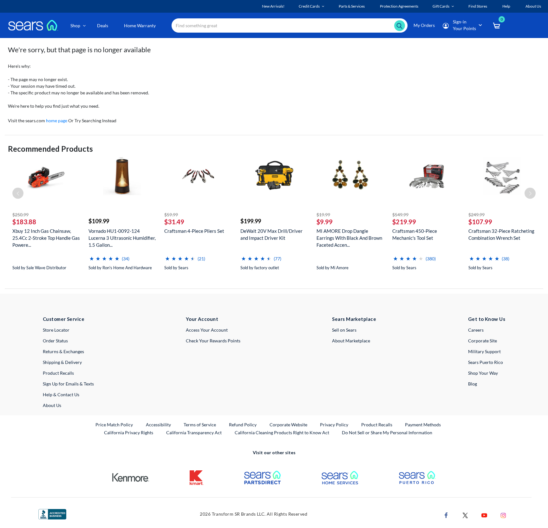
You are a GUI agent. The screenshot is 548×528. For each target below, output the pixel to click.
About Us (52, 405)
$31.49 (174, 222)
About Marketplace (351, 340)
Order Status (55, 340)
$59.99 (171, 214)
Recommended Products (50, 148)
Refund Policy (243, 424)
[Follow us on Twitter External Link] (465, 514)
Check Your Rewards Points (213, 340)
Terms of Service (200, 424)
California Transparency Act (194, 432)
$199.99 (250, 221)
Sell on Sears (344, 330)
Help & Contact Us (61, 394)
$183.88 (24, 222)
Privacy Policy (334, 424)
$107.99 (480, 222)
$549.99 (400, 214)
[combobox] (290, 25)
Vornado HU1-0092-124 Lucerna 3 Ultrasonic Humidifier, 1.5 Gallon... (122, 238)
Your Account (202, 319)
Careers (476, 330)
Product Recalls (58, 373)
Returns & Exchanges (63, 351)
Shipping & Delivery (62, 362)
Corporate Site (482, 340)
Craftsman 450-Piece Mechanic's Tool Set (414, 234)
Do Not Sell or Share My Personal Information (387, 432)
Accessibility (158, 424)
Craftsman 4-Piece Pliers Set (194, 231)
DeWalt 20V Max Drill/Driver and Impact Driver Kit (271, 234)
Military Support (484, 351)
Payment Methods (423, 424)
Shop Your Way (483, 373)
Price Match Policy (114, 424)
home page (56, 120)
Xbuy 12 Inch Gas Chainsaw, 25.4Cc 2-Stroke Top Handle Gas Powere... (46, 238)
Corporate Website (289, 424)
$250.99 (20, 214)
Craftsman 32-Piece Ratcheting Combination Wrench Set (501, 234)
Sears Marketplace (354, 319)
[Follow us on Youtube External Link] (484, 514)
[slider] (104, 256)
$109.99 (98, 221)
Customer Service (63, 319)
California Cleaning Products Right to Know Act (282, 432)
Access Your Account (207, 330)
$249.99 (476, 214)
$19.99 (323, 214)
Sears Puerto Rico (485, 362)
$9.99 (324, 222)
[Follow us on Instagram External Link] (503, 514)
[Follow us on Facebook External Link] (446, 514)
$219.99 (404, 222)
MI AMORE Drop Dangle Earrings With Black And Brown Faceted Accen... (349, 238)
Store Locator (56, 330)
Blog (472, 383)
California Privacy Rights (128, 432)
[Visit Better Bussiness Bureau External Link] (52, 513)
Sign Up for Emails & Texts (68, 383)
